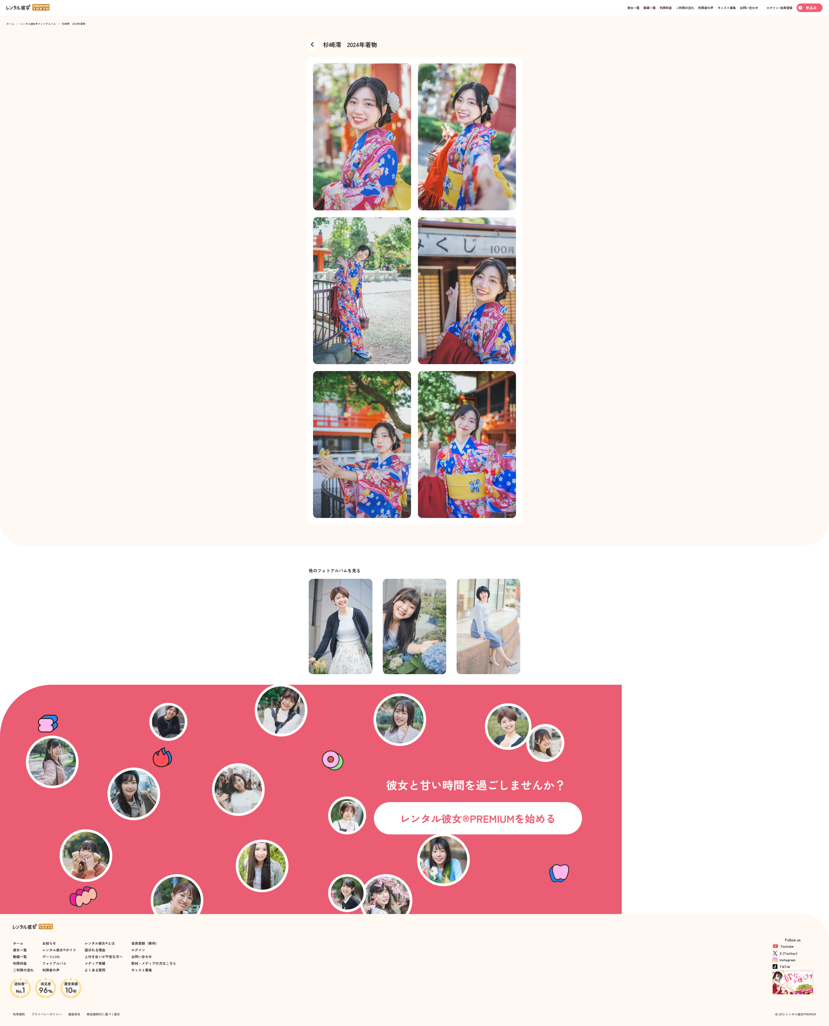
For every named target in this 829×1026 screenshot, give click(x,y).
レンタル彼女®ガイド (59, 949)
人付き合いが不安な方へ (104, 956)
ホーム (10, 23)
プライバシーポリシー (47, 1014)
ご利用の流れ (23, 969)
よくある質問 (95, 969)
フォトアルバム (54, 963)
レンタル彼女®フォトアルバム (38, 23)
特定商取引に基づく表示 (103, 1014)
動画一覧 (20, 956)
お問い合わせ (141, 956)
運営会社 (74, 1014)
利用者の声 (51, 969)
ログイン (138, 949)
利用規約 (19, 1014)
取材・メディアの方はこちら (153, 963)
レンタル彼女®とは (100, 943)
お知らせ (49, 943)
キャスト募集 (141, 969)
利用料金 (20, 963)
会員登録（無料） (145, 943)
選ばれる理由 (95, 949)
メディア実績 (95, 963)
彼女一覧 (20, 949)
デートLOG (51, 956)
